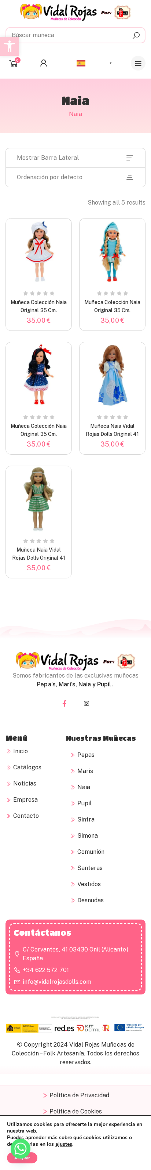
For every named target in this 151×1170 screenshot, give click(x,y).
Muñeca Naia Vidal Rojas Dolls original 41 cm (112, 434)
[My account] (45, 63)
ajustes (63, 1144)
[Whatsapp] (20, 1151)
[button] (9, 46)
